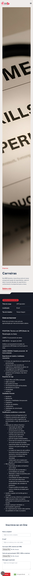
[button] (30, 3)
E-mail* (4, 539)
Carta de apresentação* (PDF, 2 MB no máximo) (16, 553)
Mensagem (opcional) (8, 560)
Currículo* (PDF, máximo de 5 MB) (12, 546)
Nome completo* (7, 532)
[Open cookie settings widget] (3, 573)
